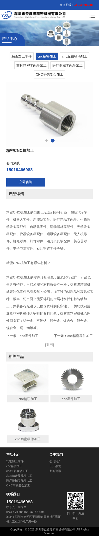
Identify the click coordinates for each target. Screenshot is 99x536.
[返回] (49, 345)
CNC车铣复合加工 (49, 74)
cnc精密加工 (46, 56)
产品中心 (13, 455)
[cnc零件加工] (71, 379)
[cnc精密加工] (28, 379)
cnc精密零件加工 (80, 336)
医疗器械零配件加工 (67, 65)
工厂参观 (55, 466)
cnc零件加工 (29, 336)
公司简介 (55, 461)
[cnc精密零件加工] (28, 420)
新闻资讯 (55, 471)
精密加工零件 (22, 56)
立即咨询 (25, 182)
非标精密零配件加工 (31, 65)
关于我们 (56, 455)
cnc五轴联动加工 (74, 56)
